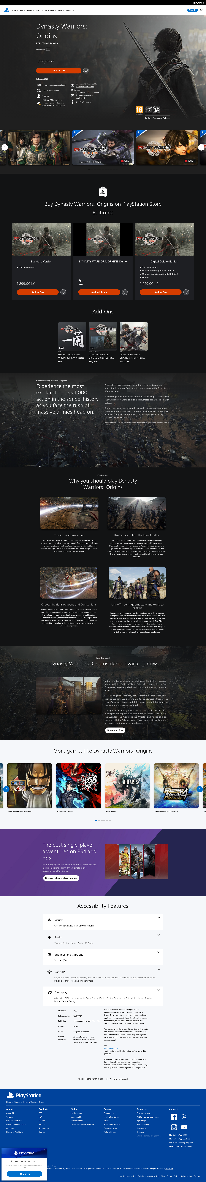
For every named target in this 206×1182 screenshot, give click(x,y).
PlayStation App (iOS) (178, 1135)
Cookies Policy (173, 1176)
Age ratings (141, 1120)
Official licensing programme (149, 1135)
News (60, 10)
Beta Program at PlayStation (180, 1146)
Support (69, 10)
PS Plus (38, 10)
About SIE (10, 1113)
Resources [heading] (142, 1109)
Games (29, 10)
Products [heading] (43, 1109)
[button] (85, 86)
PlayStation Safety (111, 1117)
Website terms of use (146, 1176)
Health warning (143, 1124)
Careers (9, 1117)
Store (14, 10)
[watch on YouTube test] (126, 161)
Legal (120, 1176)
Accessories (49, 10)
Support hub (109, 1113)
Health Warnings (111, 1048)
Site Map (161, 1176)
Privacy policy (130, 1176)
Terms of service (143, 1113)
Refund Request (110, 1132)
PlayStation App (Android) (179, 1139)
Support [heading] (108, 1109)
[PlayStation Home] (6, 10)
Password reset (110, 1128)
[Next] (201, 147)
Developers (141, 1128)
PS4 (40, 1117)
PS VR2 (42, 1120)
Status (106, 1120)
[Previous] (5, 147)
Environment (76, 1113)
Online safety (76, 1120)
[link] (29, 789)
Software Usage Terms (190, 1176)
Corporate (10, 1128)
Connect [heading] (173, 1109)
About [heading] (9, 1109)
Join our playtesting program (181, 1142)
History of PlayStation (15, 1132)
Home (8, 1102)
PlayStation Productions (16, 1124)
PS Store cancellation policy (148, 1117)
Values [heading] (74, 1109)
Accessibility (76, 1117)
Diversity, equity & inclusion (82, 1124)
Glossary (140, 1132)
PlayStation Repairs (112, 1124)
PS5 (21, 10)
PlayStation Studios (14, 1120)
